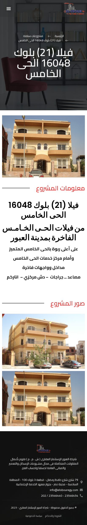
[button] (8, 8)
